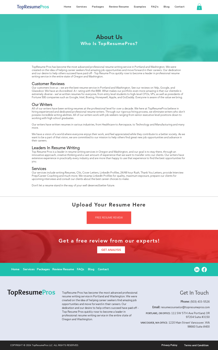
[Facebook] (204, 269)
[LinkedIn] (196, 269)
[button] (199, 7)
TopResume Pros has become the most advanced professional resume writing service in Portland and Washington (98, 66)
